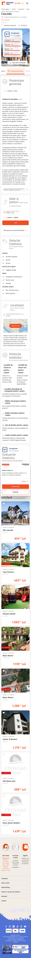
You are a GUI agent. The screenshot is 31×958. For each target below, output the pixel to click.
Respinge (15, 492)
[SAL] (20, 947)
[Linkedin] (13, 926)
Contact (3, 900)
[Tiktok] (17, 926)
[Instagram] (10, 926)
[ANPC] (7, 949)
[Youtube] (25, 926)
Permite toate (15, 486)
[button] (23, 25)
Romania (21, 9)
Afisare (24, 481)
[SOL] (20, 951)
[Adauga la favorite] (3, 503)
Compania (4, 878)
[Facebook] (6, 926)
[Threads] (21, 926)
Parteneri (4, 896)
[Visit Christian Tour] (7, 3)
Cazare (14, 9)
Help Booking (5, 887)
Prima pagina (5, 9)
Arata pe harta (5, 20)
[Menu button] (27, 3)
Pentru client (5, 883)
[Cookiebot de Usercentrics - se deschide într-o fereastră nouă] (22, 464)
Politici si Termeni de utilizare (10, 892)
